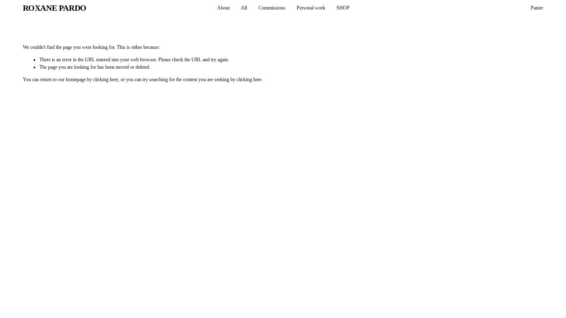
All (244, 8)
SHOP (343, 8)
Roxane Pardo (55, 7)
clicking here (105, 79)
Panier (537, 8)
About (223, 8)
